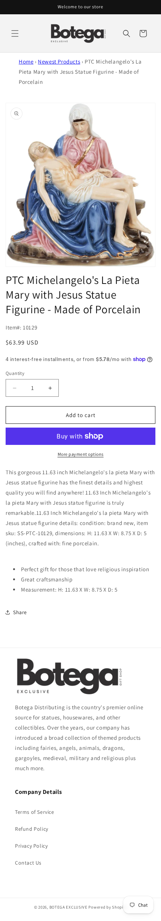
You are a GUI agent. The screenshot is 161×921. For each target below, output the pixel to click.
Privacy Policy (31, 845)
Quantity (15, 373)
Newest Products (59, 61)
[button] (15, 33)
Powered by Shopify (107, 907)
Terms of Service (34, 812)
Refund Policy (31, 828)
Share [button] (20, 612)
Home (26, 61)
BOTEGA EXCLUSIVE (68, 907)
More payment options (81, 454)
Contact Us (28, 862)
